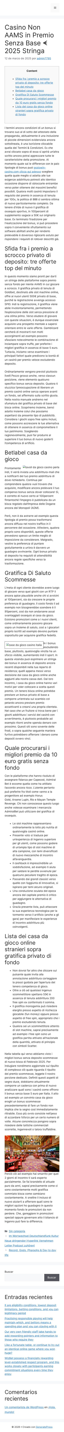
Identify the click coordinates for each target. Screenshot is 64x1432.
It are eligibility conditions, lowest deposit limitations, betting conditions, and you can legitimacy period (31, 1309)
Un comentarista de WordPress (24, 1407)
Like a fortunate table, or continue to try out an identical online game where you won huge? (32, 1348)
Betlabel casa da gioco (29, 90)
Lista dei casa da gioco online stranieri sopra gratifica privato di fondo (34, 110)
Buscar (9, 1271)
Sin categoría (17, 1231)
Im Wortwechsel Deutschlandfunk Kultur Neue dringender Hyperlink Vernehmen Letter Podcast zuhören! (32, 1240)
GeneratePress (44, 1426)
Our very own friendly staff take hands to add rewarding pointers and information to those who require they (31, 1335)
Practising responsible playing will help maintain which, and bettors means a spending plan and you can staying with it (31, 1322)
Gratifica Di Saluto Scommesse (34, 94)
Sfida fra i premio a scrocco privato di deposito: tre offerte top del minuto (34, 82)
